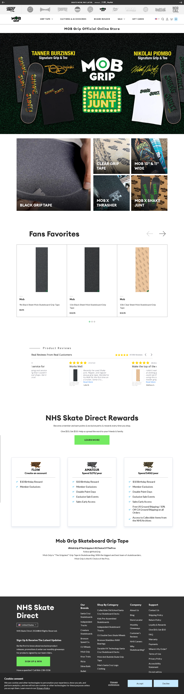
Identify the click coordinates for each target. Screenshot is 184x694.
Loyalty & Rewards (157, 624)
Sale (120, 19)
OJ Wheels (86, 647)
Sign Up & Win (33, 661)
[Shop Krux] (115, 9)
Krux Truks (86, 656)
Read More (113, 382)
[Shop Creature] (62, 9)
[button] (163, 19)
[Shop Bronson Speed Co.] (77, 9)
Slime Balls (86, 666)
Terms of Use (155, 654)
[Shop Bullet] (160, 9)
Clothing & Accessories (73, 19)
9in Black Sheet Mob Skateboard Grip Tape (39, 304)
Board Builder (102, 19)
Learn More (97, 440)
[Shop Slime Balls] (146, 9)
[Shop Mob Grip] (103, 9)
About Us (134, 610)
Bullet (83, 671)
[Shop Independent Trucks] (45, 9)
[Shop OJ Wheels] (90, 9)
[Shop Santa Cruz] (30, 9)
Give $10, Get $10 (157, 629)
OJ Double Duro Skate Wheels (111, 635)
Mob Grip (85, 651)
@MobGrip (95, 551)
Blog (132, 615)
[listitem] (51, 378)
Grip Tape (45, 19)
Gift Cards (138, 19)
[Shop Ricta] (130, 9)
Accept (140, 683)
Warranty (153, 639)
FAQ (151, 634)
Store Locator (136, 620)
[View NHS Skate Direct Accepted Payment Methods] (104, 2)
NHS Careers (136, 641)
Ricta (83, 661)
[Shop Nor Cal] (176, 9)
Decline (165, 683)
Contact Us (154, 610)
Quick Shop (42, 288)
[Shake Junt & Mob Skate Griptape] (92, 83)
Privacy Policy (43, 688)
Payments (153, 644)
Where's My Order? (158, 649)
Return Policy (155, 620)
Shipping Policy (156, 615)
